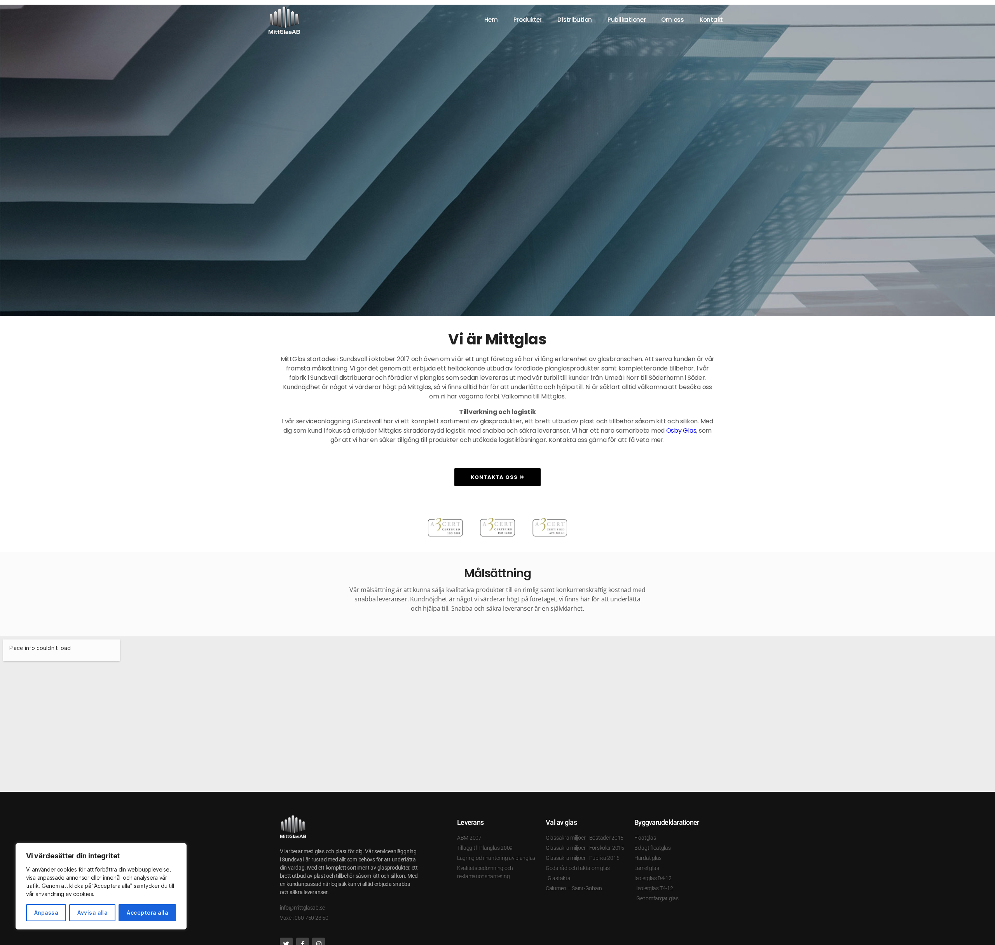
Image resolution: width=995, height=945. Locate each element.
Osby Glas (681, 430)
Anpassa (46, 912)
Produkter (527, 20)
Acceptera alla (147, 912)
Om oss (672, 20)
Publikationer (626, 20)
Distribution (574, 20)
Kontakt (711, 20)
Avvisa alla (92, 912)
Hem (491, 20)
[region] (101, 886)
